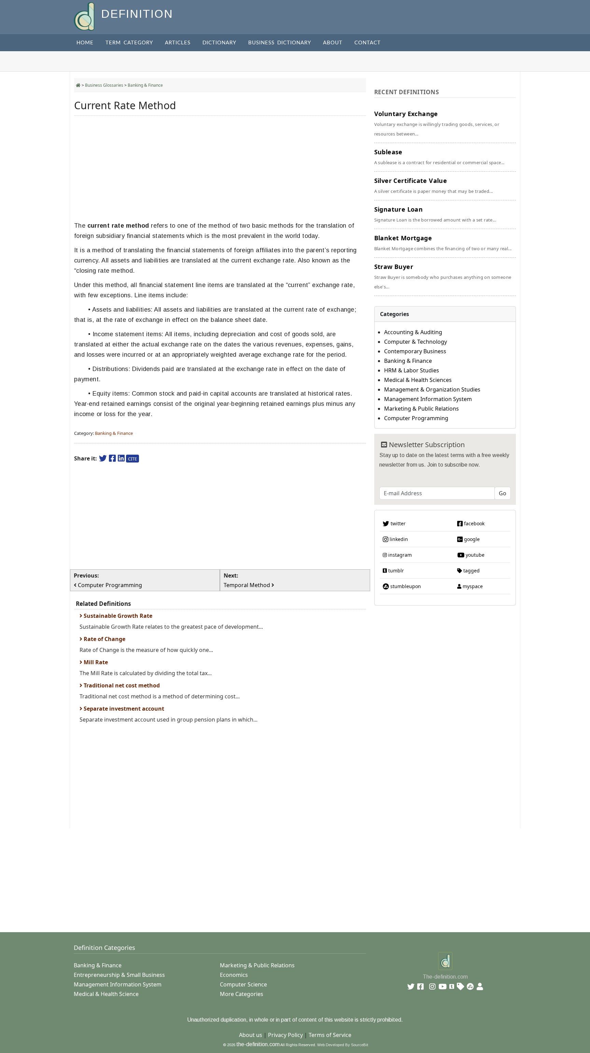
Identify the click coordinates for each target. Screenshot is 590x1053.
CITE (132, 459)
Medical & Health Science (106, 994)
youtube (474, 555)
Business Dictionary (279, 42)
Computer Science (243, 984)
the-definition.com (258, 1044)
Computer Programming (416, 418)
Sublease (439, 157)
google (471, 539)
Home (85, 42)
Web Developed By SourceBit (342, 1045)
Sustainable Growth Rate (117, 616)
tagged (471, 570)
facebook (473, 523)
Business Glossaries (104, 85)
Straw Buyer (442, 276)
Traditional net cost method (121, 685)
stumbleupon (405, 586)
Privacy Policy (285, 1035)
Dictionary (219, 42)
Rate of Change (103, 639)
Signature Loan (435, 214)
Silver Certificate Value (433, 185)
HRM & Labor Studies (411, 370)
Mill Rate (95, 662)
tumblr (395, 570)
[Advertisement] (220, 168)
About (332, 42)
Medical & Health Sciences (418, 380)
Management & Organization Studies (432, 389)
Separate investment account (123, 708)
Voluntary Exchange (437, 123)
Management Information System (428, 399)
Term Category (129, 42)
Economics (234, 975)
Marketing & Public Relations (421, 408)
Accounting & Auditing (413, 332)
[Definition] (85, 16)
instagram (399, 555)
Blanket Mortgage (443, 243)
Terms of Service (330, 1035)
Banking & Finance (145, 85)
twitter (397, 523)
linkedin (398, 539)
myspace (472, 586)
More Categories (241, 994)
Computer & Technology (415, 341)
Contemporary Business (415, 351)
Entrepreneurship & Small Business (119, 975)
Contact (367, 42)
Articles (178, 42)
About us (250, 1035)
